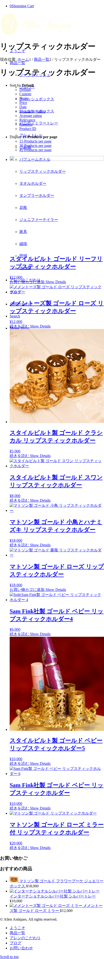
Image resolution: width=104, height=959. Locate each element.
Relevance (27, 120)
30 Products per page (35, 146)
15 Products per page (35, 141)
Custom (25, 94)
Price (23, 103)
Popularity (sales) (32, 111)
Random (25, 124)
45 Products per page (35, 150)
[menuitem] (57, 928)
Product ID (27, 129)
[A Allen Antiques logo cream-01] (36, 35)
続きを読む (19, 326)
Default (25, 90)
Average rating (30, 116)
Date (23, 107)
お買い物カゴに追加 (27, 282)
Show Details (55, 282)
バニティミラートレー (38, 123)
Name (24, 98)
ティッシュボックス (36, 99)
